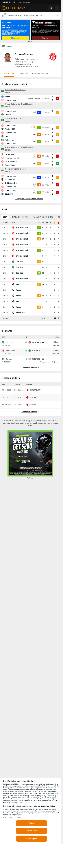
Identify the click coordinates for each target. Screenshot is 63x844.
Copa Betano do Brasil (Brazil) (19, 105)
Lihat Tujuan (31, 839)
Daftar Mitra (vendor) (12, 817)
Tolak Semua (31, 831)
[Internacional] (53, 61)
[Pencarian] (50, 8)
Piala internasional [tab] (42, 218)
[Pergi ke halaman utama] (15, 8)
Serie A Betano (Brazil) (15, 90)
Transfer (23, 75)
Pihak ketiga (24, 802)
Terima (31, 823)
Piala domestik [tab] (20, 218)
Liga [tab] (5, 218)
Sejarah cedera (40, 75)
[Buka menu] (57, 8)
